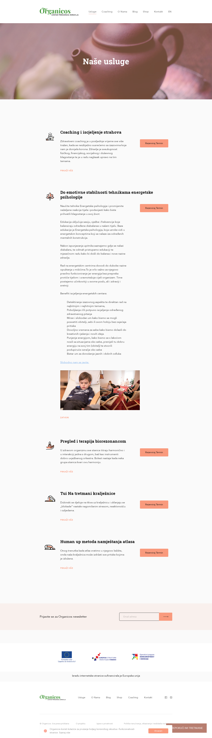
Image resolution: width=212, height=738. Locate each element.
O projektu (80, 723)
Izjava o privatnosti (105, 723)
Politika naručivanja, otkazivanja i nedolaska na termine (148, 723)
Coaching (107, 11)
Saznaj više (64, 732)
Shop (146, 11)
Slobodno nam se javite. (74, 362)
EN (170, 11)
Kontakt (158, 11)
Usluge (93, 11)
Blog (135, 11)
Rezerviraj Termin (154, 143)
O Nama (122, 11)
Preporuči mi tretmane (186, 728)
